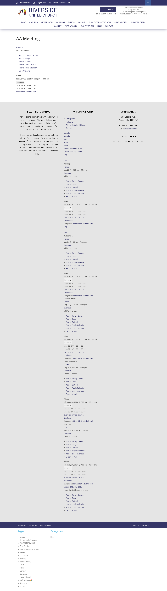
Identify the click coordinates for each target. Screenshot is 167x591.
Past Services (71, 26)
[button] (23, 50)
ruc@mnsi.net (131, 129)
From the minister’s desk (29, 549)
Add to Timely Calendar (28, 55)
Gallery (57, 26)
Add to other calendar (28, 68)
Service (69, 128)
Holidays (69, 122)
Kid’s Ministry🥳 (26, 580)
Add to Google (24, 58)
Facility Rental (87, 26)
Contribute (24, 555)
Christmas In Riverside (28, 540)
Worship (81, 22)
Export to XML (24, 71)
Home (23, 22)
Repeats (20, 82)
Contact (109, 26)
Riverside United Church (26, 91)
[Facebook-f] (148, 3)
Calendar (60, 22)
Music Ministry (120, 22)
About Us (33, 22)
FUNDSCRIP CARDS (138, 22)
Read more (68, 220)
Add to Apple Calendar (28, 65)
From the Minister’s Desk (100, 22)
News (22, 568)
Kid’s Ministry (47, 22)
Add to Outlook (25, 61)
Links (99, 26)
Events (71, 22)
